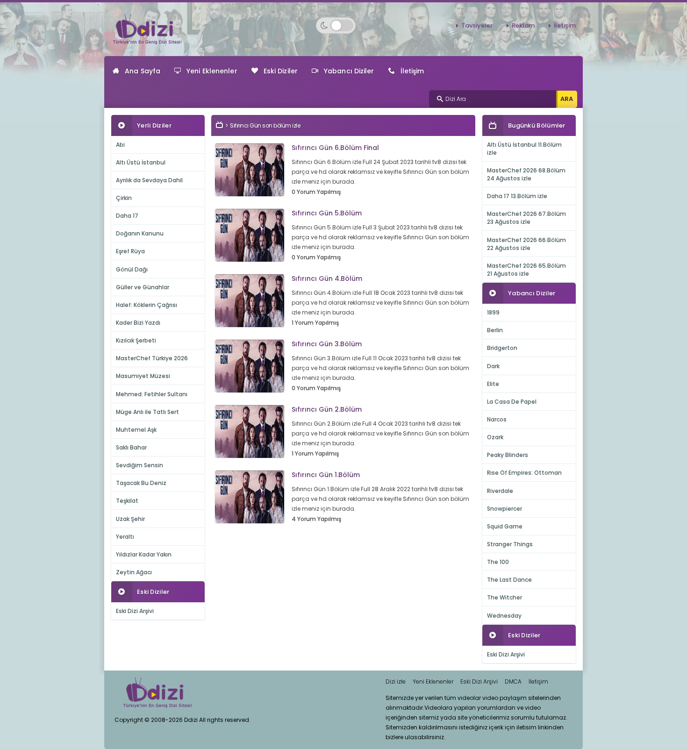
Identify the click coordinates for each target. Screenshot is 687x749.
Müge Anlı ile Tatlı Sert (147, 412)
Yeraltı (125, 537)
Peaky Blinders (507, 455)
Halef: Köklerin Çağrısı (146, 305)
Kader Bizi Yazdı (138, 323)
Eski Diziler (281, 71)
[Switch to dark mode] (336, 25)
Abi (120, 145)
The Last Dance (509, 580)
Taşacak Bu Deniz (141, 483)
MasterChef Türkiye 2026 (152, 358)
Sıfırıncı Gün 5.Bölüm (327, 213)
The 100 (498, 562)
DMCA (513, 681)
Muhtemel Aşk (136, 430)
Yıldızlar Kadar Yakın (144, 554)
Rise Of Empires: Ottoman (524, 473)
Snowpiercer (504, 509)
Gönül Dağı (132, 269)
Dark (493, 366)
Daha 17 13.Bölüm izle (517, 196)
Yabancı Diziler (349, 71)
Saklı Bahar (131, 447)
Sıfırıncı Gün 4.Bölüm (327, 278)
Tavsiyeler (477, 25)
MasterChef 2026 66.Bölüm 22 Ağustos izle (526, 244)
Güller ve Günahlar (142, 287)
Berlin (495, 330)
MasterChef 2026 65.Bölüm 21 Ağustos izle (526, 270)
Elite (493, 384)
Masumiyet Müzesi (143, 376)
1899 (493, 312)
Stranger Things (510, 544)
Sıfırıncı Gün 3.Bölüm (327, 344)
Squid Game (504, 526)
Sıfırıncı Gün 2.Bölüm (327, 409)
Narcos (497, 419)
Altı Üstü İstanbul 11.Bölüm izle (524, 149)
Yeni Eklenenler (211, 71)
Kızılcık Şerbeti (136, 340)
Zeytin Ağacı (134, 572)
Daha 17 (127, 216)
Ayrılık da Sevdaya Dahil (149, 180)
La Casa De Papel (512, 402)
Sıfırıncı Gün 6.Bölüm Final (335, 147)
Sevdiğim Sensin (139, 465)
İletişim (565, 25)
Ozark (495, 437)
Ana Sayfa (142, 71)
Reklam (523, 25)
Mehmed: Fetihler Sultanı (151, 394)
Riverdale (500, 491)
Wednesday (504, 616)
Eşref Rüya (130, 251)
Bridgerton (502, 348)
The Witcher (504, 597)
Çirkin (124, 198)
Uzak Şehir (130, 519)
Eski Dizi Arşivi (135, 611)
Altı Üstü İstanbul (140, 162)
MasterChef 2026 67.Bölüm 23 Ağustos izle (526, 218)
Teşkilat (127, 501)
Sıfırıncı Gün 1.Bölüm (326, 474)
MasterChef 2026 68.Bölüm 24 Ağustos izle (526, 174)
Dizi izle (396, 681)
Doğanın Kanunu (140, 233)
